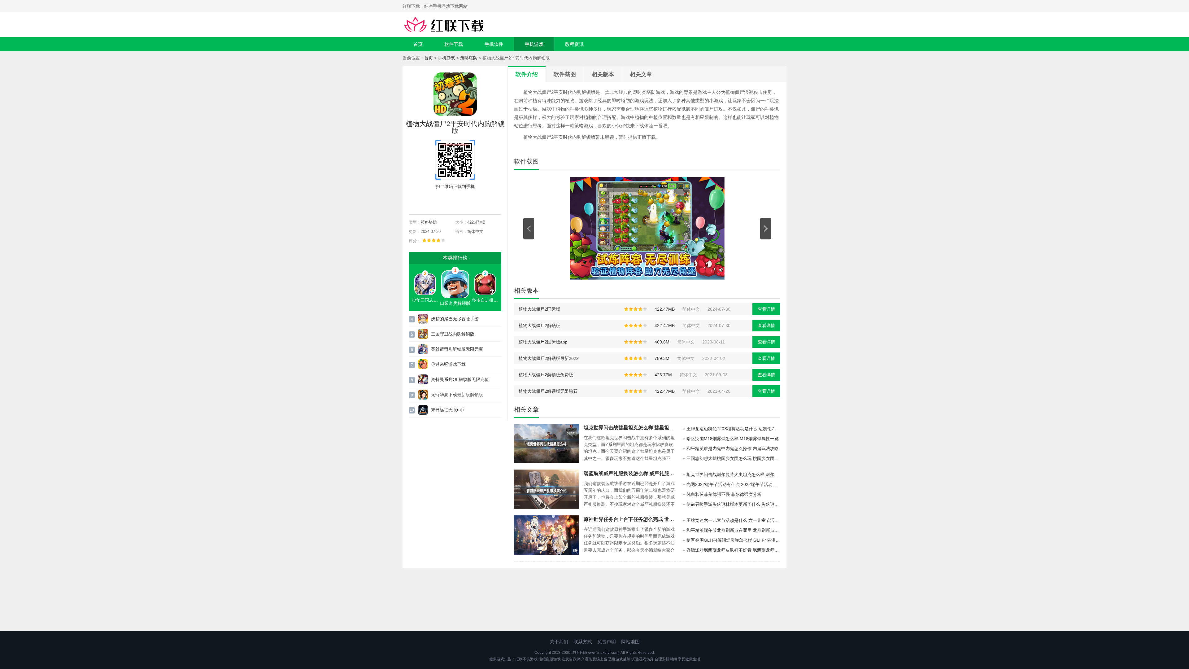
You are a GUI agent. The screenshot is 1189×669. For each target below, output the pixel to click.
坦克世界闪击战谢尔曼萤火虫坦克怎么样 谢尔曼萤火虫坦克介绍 (733, 474)
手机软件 (494, 44)
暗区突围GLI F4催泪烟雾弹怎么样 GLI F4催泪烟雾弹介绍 (733, 540)
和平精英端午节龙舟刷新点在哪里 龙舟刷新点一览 (733, 530)
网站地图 (630, 641)
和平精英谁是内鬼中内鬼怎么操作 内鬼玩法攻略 (732, 448)
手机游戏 (534, 44)
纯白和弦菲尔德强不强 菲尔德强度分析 (723, 494)
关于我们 (559, 641)
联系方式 (582, 641)
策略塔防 (468, 57)
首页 (418, 44)
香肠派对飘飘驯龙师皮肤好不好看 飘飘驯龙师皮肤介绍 (733, 550)
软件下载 (453, 44)
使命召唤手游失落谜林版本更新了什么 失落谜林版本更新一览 (733, 504)
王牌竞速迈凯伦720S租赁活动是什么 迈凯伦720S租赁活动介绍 (733, 428)
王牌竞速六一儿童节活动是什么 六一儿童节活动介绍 (733, 520)
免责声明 (606, 641)
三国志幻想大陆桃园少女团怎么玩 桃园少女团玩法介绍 (733, 458)
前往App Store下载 (460, 201)
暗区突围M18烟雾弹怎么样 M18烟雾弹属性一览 (732, 438)
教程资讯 (574, 44)
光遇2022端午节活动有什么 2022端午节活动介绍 (733, 484)
